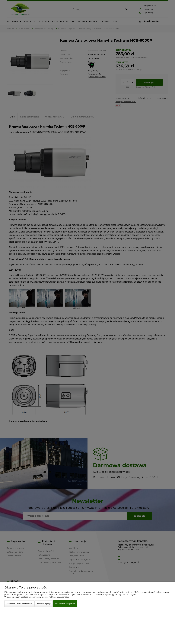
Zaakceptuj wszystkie (65, 604)
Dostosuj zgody (43, 604)
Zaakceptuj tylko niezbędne (19, 604)
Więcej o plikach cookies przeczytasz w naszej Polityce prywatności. (36, 597)
